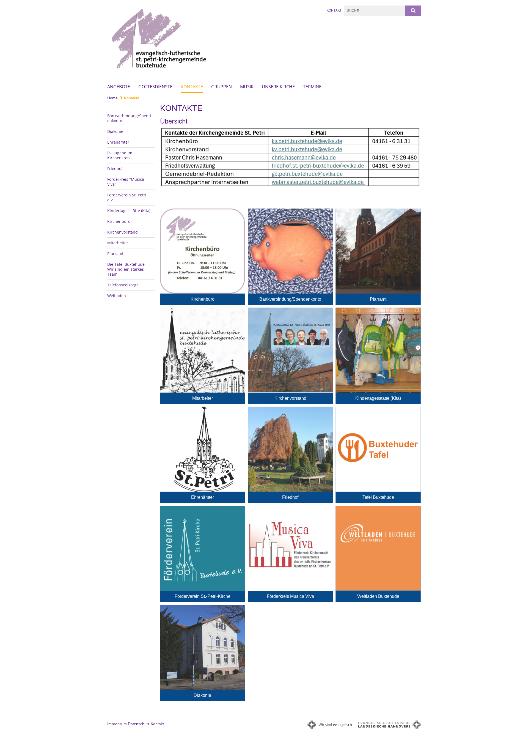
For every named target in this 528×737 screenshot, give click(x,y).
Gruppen (221, 87)
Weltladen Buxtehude (378, 596)
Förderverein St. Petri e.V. (126, 197)
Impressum (117, 724)
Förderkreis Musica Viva (290, 596)
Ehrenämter (118, 142)
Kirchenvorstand (122, 232)
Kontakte (192, 87)
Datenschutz (139, 724)
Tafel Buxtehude (378, 497)
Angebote (118, 87)
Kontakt (334, 10)
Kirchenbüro (118, 221)
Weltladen (116, 295)
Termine (312, 87)
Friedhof (115, 168)
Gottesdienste (155, 87)
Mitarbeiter (117, 242)
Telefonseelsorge (123, 284)
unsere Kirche (278, 87)
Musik (247, 87)
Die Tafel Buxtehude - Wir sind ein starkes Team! (127, 269)
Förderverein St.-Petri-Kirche (202, 596)
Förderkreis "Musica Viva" (125, 182)
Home (112, 98)
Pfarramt (115, 253)
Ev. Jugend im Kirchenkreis (119, 155)
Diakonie (115, 131)
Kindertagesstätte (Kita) (128, 210)
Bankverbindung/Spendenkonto (129, 118)
